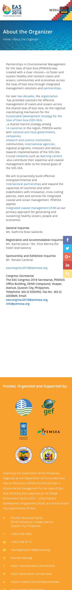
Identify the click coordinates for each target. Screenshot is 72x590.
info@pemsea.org (18, 304)
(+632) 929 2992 (21, 534)
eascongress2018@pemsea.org (26, 268)
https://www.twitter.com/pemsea (31, 574)
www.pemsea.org (21, 558)
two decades (26, 96)
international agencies (40, 144)
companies (13, 136)
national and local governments (34, 132)
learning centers (51, 156)
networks (22, 156)
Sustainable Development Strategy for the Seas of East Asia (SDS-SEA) (34, 118)
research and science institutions (28, 140)
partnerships (52, 88)
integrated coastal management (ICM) (31, 208)
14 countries (14, 128)
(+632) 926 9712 (21, 542)
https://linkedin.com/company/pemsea (35, 582)
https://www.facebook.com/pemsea (33, 566)
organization (49, 96)
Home (7, 39)
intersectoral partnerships (23, 184)
